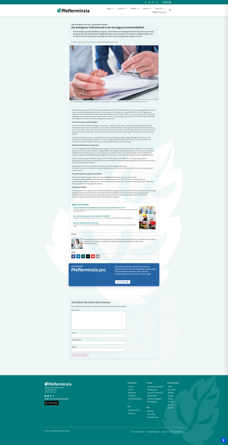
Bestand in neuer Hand (155, 393)
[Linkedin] (48, 396)
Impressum (164, 432)
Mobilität (171, 393)
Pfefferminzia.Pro (134, 410)
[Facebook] (45, 396)
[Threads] (53, 396)
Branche (170, 408)
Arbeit (170, 387)
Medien (134, 8)
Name (73, 333)
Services (146, 8)
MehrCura (131, 413)
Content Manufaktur (135, 399)
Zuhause (171, 405)
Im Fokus (121, 8)
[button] (73, 256)
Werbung (150, 411)
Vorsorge (171, 402)
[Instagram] (51, 396)
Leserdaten (131, 396)
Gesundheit (172, 390)
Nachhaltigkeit (152, 402)
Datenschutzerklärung (176, 432)
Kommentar (75, 310)
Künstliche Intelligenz (154, 399)
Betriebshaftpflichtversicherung (108, 42)
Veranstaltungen (152, 417)
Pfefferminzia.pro (159, 12)
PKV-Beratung (152, 390)
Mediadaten (132, 393)
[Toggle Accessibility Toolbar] (223, 440)
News (109, 8)
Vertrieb (170, 399)
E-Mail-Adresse (76, 340)
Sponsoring (151, 414)
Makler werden (152, 396)
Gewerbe (171, 396)
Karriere (131, 390)
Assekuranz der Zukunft (155, 387)
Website (74, 347)
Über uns (158, 8)
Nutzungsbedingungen (152, 432)
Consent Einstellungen (137, 432)
